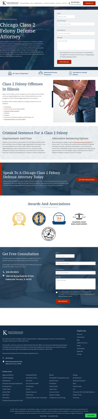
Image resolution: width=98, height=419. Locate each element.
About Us (79, 334)
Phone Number (61, 21)
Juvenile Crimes (53, 381)
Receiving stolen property (11, 111)
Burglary (75, 375)
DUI (32, 3)
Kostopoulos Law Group (21, 44)
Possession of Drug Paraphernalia (12, 383)
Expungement (6, 381)
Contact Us (89, 3)
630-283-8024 (75, 2)
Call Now (91, 415)
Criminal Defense (24, 3)
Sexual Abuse (30, 386)
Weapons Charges (54, 395)
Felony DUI (29, 381)
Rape (74, 383)
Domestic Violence (49, 3)
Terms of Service (67, 57)
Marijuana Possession (79, 381)
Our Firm (64, 3)
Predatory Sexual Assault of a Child (12, 400)
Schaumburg (80, 348)
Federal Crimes (77, 395)
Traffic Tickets (6, 389)
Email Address (61, 30)
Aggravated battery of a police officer (15, 119)
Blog (78, 340)
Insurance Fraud (54, 392)
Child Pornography (7, 378)
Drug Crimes (53, 389)
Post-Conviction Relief (32, 383)
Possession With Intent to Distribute (36, 398)
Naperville (80, 351)
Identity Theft (6, 392)
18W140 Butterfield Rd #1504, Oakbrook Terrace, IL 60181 (13, 363)
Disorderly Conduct (31, 378)
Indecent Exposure (31, 392)
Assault (28, 389)
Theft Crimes (29, 395)
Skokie (79, 345)
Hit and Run (5, 398)
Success (58, 3)
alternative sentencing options (82, 142)
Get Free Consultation (86, 180)
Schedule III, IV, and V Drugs (57, 398)
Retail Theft (5, 395)
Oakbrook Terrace (82, 343)
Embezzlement (77, 378)
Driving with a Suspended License (59, 378)
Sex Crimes (76, 398)
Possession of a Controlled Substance (84, 392)
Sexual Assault (53, 386)
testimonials (80, 337)
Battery (51, 375)
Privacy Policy (90, 54)
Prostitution (52, 383)
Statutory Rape (77, 386)
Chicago (79, 354)
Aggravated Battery (8, 375)
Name (59, 13)
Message (59, 37)
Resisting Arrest (7, 386)
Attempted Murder (31, 375)
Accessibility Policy (53, 416)
